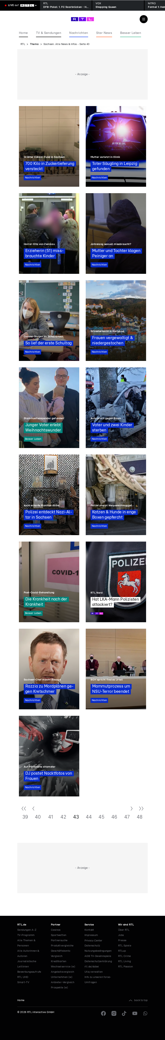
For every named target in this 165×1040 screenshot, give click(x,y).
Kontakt (89, 930)
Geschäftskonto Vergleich (60, 954)
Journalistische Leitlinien (26, 964)
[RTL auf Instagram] (113, 1013)
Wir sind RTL (126, 924)
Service (89, 924)
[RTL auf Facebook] (103, 1013)
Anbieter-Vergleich (62, 982)
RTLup (122, 951)
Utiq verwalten (94, 972)
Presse (122, 940)
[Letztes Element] (141, 809)
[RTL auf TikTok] (124, 1013)
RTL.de (21, 924)
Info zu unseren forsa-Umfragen (98, 980)
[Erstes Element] (23, 809)
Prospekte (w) (59, 987)
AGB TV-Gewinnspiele (98, 956)
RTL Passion (125, 966)
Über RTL (123, 930)
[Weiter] (131, 809)
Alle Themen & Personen (26, 943)
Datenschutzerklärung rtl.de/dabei (98, 964)
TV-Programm (25, 935)
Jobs (121, 935)
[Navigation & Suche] (144, 19)
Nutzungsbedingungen (98, 951)
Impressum (91, 935)
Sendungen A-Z (26, 930)
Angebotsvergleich (62, 972)
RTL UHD (22, 977)
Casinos (56, 930)
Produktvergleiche (62, 945)
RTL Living (124, 961)
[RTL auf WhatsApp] (145, 1013)
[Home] (82, 19)
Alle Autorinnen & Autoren (28, 954)
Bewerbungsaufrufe (29, 972)
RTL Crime (124, 956)
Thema (34, 44)
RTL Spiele (124, 945)
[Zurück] (33, 809)
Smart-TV (23, 982)
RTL (23, 44)
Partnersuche (59, 940)
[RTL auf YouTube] (134, 1013)
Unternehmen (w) (61, 977)
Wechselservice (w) (63, 966)
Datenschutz (92, 945)
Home (21, 1000)
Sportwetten (58, 935)
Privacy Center (93, 940)
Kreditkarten (58, 961)
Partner (56, 924)
